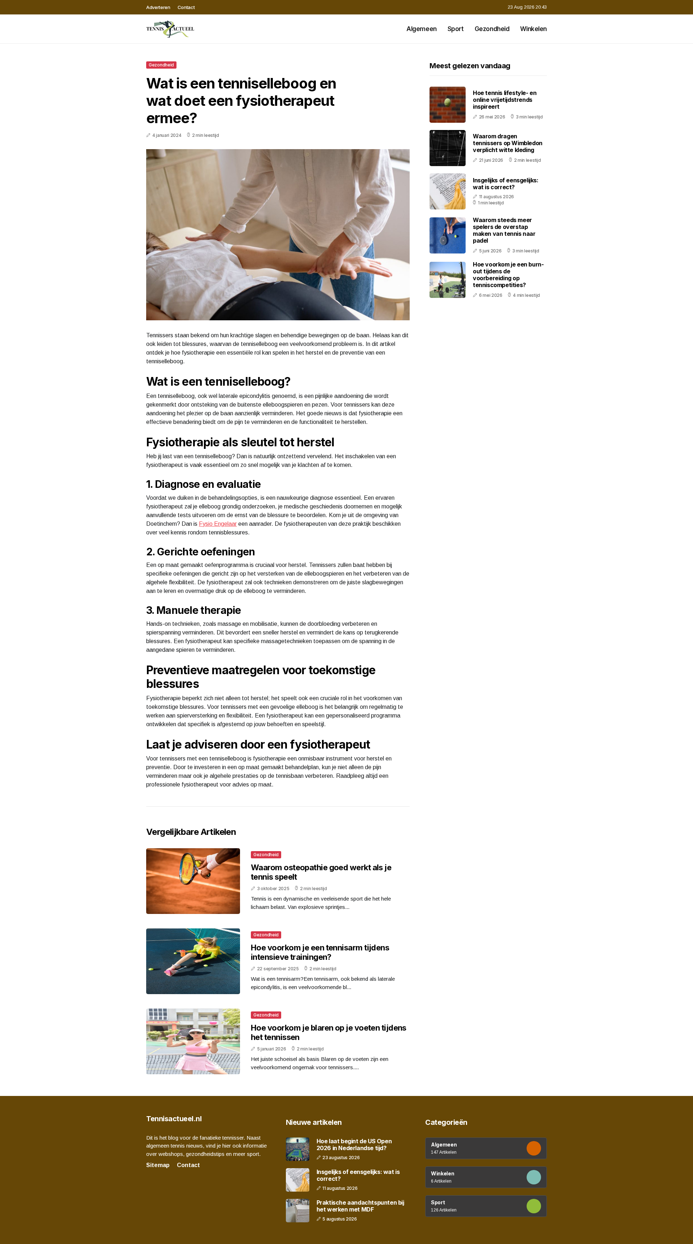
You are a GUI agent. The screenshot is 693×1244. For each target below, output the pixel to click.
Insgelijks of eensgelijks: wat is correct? (506, 184)
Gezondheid (492, 28)
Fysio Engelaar (218, 524)
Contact (186, 7)
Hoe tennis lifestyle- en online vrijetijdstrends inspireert (504, 99)
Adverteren (158, 7)
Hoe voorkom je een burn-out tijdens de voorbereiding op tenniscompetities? (508, 275)
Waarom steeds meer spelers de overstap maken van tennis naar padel (504, 230)
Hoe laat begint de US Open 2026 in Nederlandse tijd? (354, 1145)
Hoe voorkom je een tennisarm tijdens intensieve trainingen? (320, 952)
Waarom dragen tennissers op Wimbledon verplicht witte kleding (507, 143)
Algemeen (421, 28)
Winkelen (533, 28)
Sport (456, 28)
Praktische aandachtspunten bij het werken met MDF (360, 1206)
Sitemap (158, 1165)
